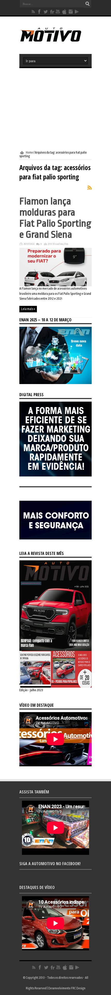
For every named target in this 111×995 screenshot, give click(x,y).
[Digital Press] (55, 475)
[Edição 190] (55, 686)
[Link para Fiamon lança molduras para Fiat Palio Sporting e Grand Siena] (55, 285)
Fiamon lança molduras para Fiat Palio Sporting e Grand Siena (55, 218)
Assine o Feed (90, 188)
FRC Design (78, 988)
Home (29, 152)
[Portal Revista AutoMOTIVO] (55, 41)
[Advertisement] (55, 109)
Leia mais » (28, 309)
